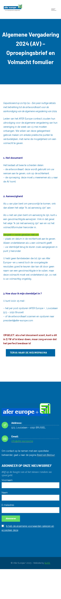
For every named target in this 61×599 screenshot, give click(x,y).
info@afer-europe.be (22, 441)
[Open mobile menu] (54, 9)
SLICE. (47, 563)
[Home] (13, 11)
